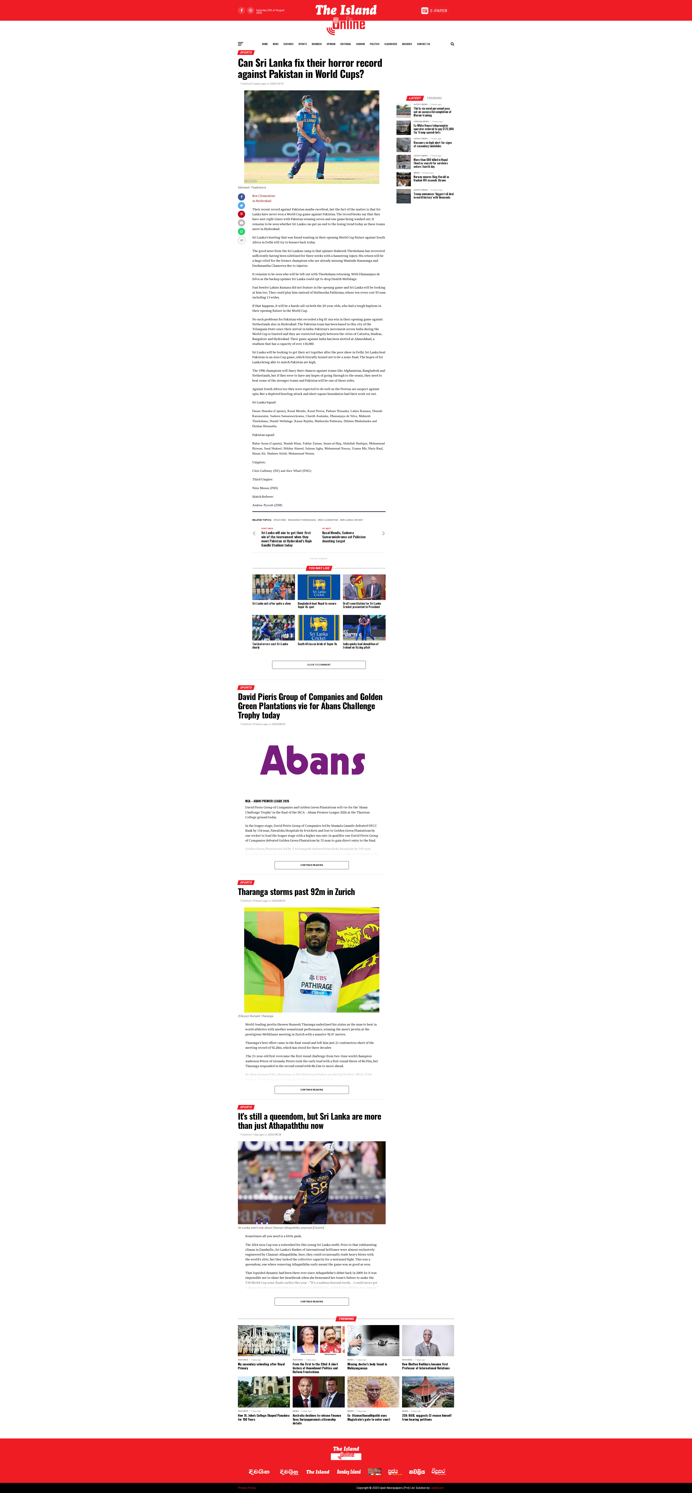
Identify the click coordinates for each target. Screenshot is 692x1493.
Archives (407, 44)
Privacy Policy (247, 1488)
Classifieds (390, 44)
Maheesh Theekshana (302, 520)
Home (265, 44)
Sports (302, 44)
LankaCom (437, 1488)
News (275, 44)
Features (288, 44)
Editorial (345, 44)
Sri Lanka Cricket (352, 520)
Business (317, 44)
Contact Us (423, 44)
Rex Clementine (328, 520)
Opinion (331, 44)
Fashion (360, 44)
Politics (374, 44)
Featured (280, 520)
